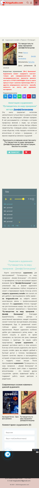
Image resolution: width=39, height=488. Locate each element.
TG (5, 96)
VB (24, 96)
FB (10, 96)
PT (29, 96)
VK (34, 96)
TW (15, 96)
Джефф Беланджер (23, 109)
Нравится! (16, 152)
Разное (25, 52)
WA (19, 96)
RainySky (31, 62)
